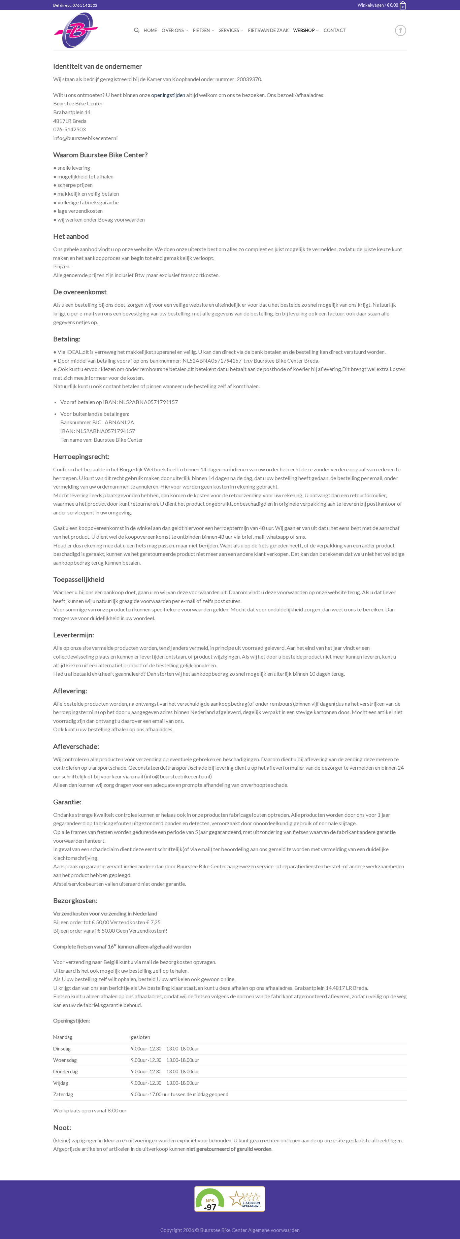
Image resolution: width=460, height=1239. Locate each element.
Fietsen (201, 30)
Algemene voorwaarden (274, 1230)
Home (150, 30)
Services (229, 30)
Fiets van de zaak (268, 30)
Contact (335, 30)
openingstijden (168, 95)
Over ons (173, 30)
